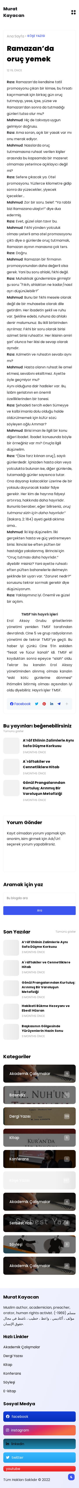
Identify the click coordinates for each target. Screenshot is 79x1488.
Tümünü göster (13, 731)
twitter (17, 1457)
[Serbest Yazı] (39, 1223)
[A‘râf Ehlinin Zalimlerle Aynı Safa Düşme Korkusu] (11, 746)
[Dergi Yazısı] (39, 1116)
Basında (17, 1095)
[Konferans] (39, 1159)
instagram (20, 1430)
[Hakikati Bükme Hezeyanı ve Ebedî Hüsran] (11, 1012)
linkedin (17, 1443)
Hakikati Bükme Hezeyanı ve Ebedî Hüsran (46, 1008)
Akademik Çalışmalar (29, 1073)
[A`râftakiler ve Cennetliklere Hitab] (11, 767)
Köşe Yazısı (36, 36)
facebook (20, 1416)
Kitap (14, 1137)
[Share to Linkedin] (51, 704)
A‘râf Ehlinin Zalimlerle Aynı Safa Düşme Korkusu (48, 743)
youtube (13, 1468)
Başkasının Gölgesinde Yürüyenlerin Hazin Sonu (42, 1028)
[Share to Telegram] (58, 704)
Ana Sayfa (15, 36)
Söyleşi (15, 1244)
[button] (67, 704)
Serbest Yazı (20, 1223)
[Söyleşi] (39, 1244)
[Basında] (39, 1095)
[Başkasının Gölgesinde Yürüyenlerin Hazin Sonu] (11, 1032)
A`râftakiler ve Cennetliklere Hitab (41, 764)
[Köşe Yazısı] (39, 1180)
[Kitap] (39, 1138)
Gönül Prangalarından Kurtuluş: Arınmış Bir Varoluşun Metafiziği (44, 788)
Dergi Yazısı (20, 1116)
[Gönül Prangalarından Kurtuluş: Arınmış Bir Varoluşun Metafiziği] (11, 788)
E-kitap (9, 1391)
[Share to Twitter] (36, 704)
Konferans (19, 1159)
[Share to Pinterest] (44, 704)
